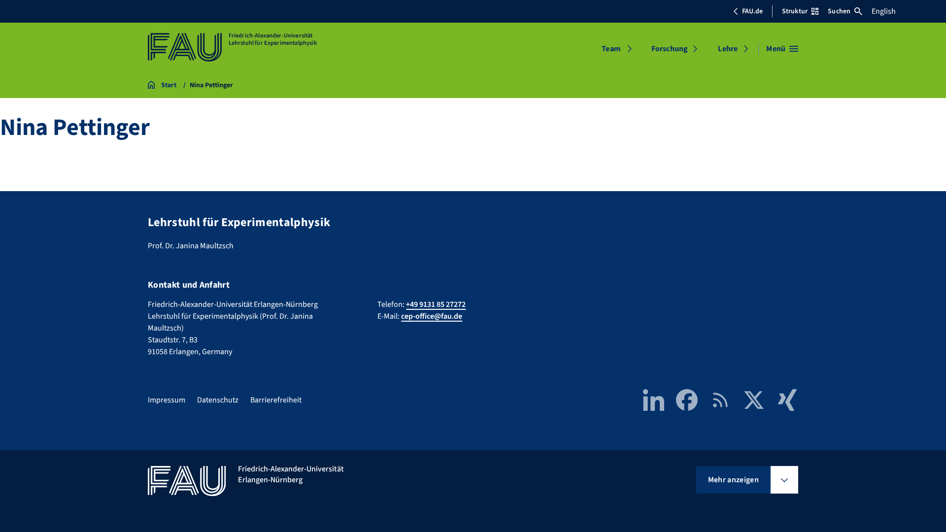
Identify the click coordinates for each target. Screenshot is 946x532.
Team (611, 48)
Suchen (839, 11)
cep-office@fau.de (431, 316)
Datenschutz (217, 400)
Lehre (728, 48)
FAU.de (752, 11)
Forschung (669, 48)
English (884, 11)
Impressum (166, 400)
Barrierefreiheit (276, 400)
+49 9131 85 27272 (436, 304)
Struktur (795, 11)
